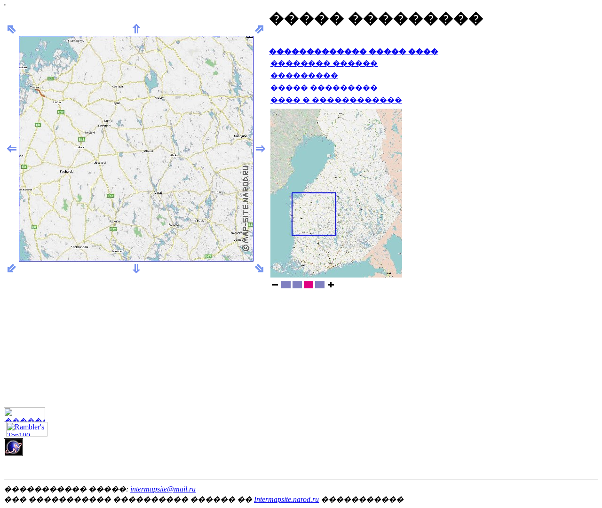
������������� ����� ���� (353, 52)
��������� (304, 75)
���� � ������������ (336, 100)
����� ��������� (324, 88)
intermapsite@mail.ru (163, 489)
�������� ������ (324, 63)
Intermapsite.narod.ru (286, 499)
